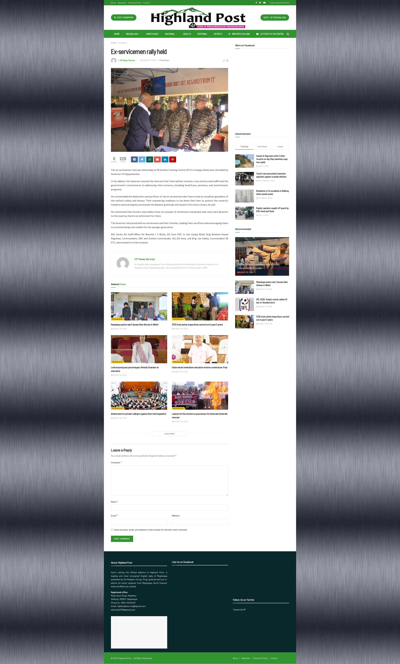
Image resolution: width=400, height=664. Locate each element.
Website (176, 515)
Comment (116, 462)
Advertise (122, 3)
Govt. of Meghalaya (275, 17)
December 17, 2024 (148, 60)
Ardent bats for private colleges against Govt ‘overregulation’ (138, 413)
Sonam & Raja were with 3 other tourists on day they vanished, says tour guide (272, 158)
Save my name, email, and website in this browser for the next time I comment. (151, 529)
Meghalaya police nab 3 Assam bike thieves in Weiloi (135, 324)
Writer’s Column (241, 34)
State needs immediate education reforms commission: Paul (199, 367)
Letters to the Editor (271, 34)
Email (114, 515)
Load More (169, 434)
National (170, 34)
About (113, 3)
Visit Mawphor (125, 17)
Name (114, 501)
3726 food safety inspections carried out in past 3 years (197, 324)
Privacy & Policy (134, 3)
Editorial (202, 34)
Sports (218, 34)
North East (152, 34)
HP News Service (127, 60)
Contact (146, 3)
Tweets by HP (239, 609)
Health (187, 34)
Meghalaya (132, 34)
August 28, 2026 (119, 329)
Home (117, 34)
